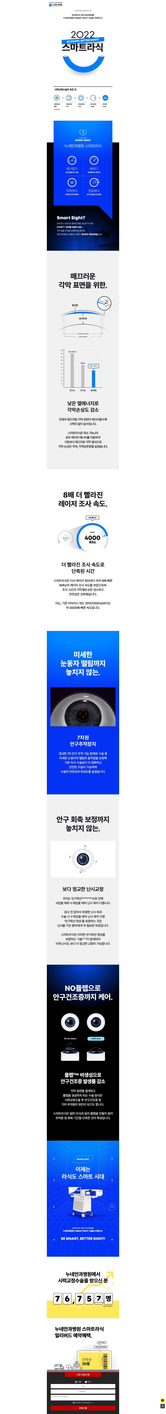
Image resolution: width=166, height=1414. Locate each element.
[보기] (91, 1402)
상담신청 (83, 1408)
